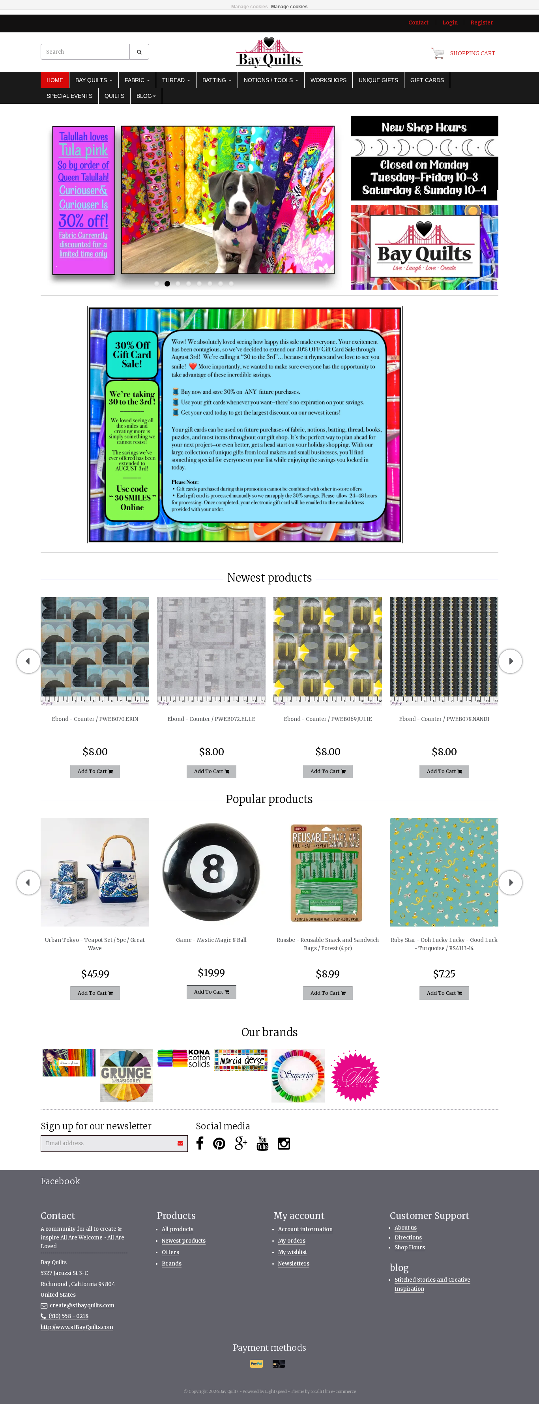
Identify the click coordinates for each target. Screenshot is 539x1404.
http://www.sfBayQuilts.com (77, 1327)
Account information (305, 1229)
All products (177, 1229)
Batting (215, 80)
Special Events (69, 96)
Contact (418, 22)
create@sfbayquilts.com (82, 1305)
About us (406, 1227)
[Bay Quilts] (269, 52)
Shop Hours (410, 1247)
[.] (424, 158)
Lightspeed (276, 1391)
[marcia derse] (241, 1060)
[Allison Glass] (69, 1062)
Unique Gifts (378, 80)
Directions (408, 1237)
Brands (172, 1263)
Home (55, 80)
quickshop (94, 689)
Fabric (135, 80)
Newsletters (293, 1263)
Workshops (328, 80)
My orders (291, 1240)
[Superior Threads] (298, 1076)
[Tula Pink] (355, 1076)
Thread (174, 80)
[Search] (139, 52)
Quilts (114, 96)
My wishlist (292, 1252)
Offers (170, 1252)
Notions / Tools (269, 80)
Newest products (184, 1240)
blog (144, 96)
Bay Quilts (92, 80)
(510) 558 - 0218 (68, 1316)
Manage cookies (249, 6)
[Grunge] (126, 1076)
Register (481, 22)
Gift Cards (427, 80)
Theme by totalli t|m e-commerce (323, 1391)
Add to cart (93, 771)
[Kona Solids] (183, 1058)
